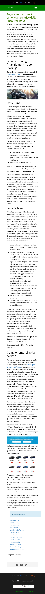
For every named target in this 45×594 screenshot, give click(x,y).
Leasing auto (14, 532)
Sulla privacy (19, 591)
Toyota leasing (15, 547)
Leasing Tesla (15, 540)
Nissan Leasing (15, 542)
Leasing (18, 555)
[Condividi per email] (27, 565)
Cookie (30, 591)
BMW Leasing (14, 523)
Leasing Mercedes (16, 535)
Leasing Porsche (16, 537)
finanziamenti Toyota (14, 74)
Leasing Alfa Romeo (17, 530)
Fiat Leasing (14, 527)
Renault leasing (15, 544)
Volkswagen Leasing (17, 549)
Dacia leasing (14, 525)
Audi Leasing (14, 520)
